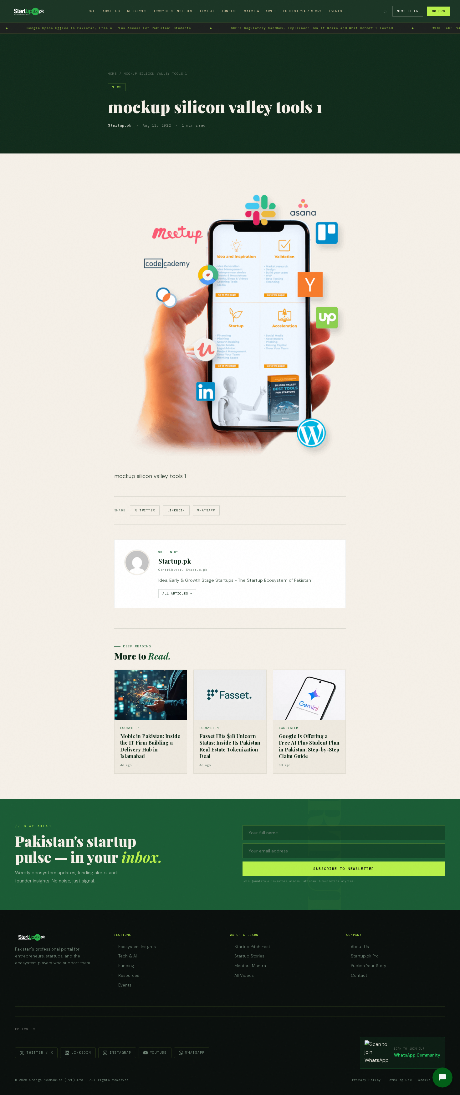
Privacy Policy (366, 1080)
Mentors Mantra (250, 965)
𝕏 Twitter (145, 510)
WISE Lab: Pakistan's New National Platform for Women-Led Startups (311, 28)
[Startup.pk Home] (28, 11)
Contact (359, 975)
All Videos (244, 975)
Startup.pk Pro (365, 956)
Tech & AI (127, 956)
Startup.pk (174, 561)
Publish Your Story (302, 11)
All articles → (177, 593)
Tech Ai (207, 11)
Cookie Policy (431, 1080)
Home (91, 11)
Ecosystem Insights (173, 11)
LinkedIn (176, 510)
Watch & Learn (260, 11)
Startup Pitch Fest (252, 946)
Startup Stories (249, 956)
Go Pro (438, 11)
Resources (136, 11)
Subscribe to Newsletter (343, 868)
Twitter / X (39, 1052)
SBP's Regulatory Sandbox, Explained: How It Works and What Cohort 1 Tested (119, 28)
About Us (111, 11)
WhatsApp (206, 510)
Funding (229, 11)
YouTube (158, 1052)
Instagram (120, 1052)
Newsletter (407, 11)
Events (335, 11)
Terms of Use (399, 1080)
